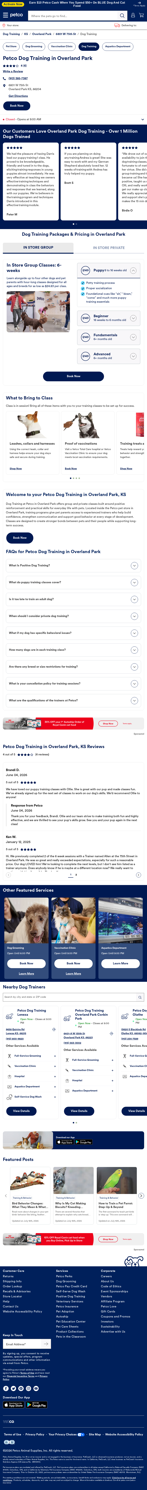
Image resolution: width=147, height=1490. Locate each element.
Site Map (95, 1434)
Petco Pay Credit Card (71, 1286)
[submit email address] (46, 1344)
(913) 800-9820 (15, 1039)
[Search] (122, 16)
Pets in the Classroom (71, 1336)
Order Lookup (12, 1286)
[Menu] (5, 15)
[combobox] (73, 997)
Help (6, 1301)
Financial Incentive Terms (21, 1376)
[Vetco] (8, 1421)
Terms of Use (27, 1373)
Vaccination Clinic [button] (62, 46)
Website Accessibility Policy (22, 1311)
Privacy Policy (34, 1434)
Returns (8, 1276)
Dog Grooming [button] (33, 46)
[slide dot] (73, 224)
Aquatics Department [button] (117, 46)
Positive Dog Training (70, 1296)
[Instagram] (28, 1388)
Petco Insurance (67, 1306)
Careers (106, 1276)
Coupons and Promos (115, 1316)
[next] (138, 874)
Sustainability (110, 1326)
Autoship (62, 1316)
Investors (107, 1321)
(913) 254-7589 (129, 1039)
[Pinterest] (21, 1388)
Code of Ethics (111, 1286)
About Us (107, 1281)
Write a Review (13, 71)
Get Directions (18, 96)
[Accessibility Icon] (9, 1442)
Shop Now (16, 468)
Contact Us (10, 1306)
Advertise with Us (113, 1331)
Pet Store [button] (11, 46)
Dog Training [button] (89, 46)
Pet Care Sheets (67, 1326)
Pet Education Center (71, 1321)
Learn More (26, 973)
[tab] (38, 248)
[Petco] (16, 15)
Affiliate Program (113, 1301)
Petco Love (108, 1306)
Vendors (106, 1296)
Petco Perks (64, 1276)
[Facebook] (6, 1388)
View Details (21, 1111)
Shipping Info (12, 1281)
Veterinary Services (69, 1301)
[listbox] (75, 181)
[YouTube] (36, 1388)
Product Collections (70, 1331)
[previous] (8, 874)
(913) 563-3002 (72, 1043)
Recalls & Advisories (16, 1291)
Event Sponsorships (114, 1291)
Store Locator (12, 1296)
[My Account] (133, 15)
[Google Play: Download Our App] (36, 1404)
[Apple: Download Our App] (13, 1404)
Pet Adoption (65, 1311)
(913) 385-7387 (18, 78)
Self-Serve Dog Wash (71, 1291)
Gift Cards (108, 1311)
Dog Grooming (66, 1281)
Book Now (16, 105)
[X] (13, 1388)
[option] (32, 181)
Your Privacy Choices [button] (63, 1434)
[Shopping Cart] (141, 15)
